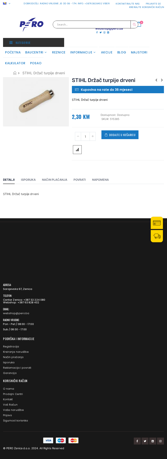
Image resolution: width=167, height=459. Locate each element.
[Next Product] (161, 80)
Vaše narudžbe (13, 410)
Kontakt (8, 399)
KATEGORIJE (23, 42)
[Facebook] (96, 32)
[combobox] (95, 24)
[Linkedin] (108, 32)
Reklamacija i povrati (17, 368)
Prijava (7, 415)
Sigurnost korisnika (15, 420)
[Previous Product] (156, 80)
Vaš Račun (10, 405)
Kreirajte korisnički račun (146, 7)
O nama (8, 389)
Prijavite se (153, 3)
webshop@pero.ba (16, 313)
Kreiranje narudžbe (16, 352)
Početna (14, 72)
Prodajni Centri (13, 394)
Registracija (11, 346)
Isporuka (9, 362)
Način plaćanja (13, 357)
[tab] (12, 180)
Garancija (9, 373)
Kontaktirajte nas (128, 3)
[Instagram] (104, 32)
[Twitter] (100, 32)
